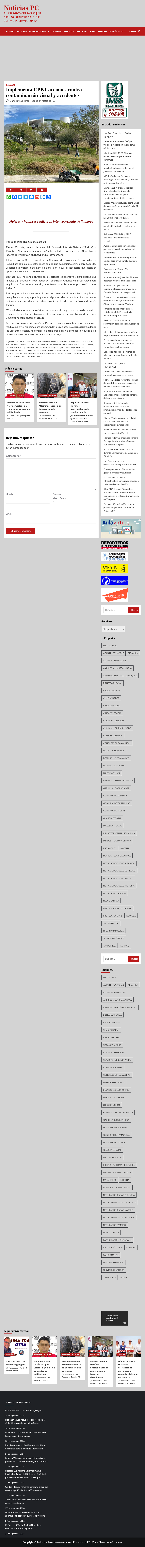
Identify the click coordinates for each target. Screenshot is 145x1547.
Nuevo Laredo (111, 901)
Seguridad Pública (113, 931)
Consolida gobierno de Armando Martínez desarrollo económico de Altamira (120, 355)
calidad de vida (111, 690)
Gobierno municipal (114, 810)
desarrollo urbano (114, 765)
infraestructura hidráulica (119, 833)
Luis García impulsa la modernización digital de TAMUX (120, 463)
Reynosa (131, 916)
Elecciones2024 (111, 773)
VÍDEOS (132, 31)
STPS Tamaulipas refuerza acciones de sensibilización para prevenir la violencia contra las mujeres (121, 383)
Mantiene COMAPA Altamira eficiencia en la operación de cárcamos (118, 156)
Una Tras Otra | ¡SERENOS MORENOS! (117, 365)
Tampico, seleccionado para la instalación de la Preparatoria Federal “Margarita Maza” (118, 312)
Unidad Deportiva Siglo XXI (18, 356)
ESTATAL (10, 31)
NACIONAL (22, 31)
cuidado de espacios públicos (80, 344)
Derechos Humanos (113, 750)
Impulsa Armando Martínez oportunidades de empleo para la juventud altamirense (82, 409)
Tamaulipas (109, 946)
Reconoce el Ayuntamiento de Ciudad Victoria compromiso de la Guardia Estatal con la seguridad (120, 289)
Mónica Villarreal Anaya (117, 855)
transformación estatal (82, 353)
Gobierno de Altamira (115, 795)
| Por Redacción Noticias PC (39, 100)
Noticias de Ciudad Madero (118, 878)
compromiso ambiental (38, 344)
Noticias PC (22, 8)
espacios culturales (14, 347)
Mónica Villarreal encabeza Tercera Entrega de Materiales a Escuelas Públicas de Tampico (121, 441)
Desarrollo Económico (116, 758)
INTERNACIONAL (37, 31)
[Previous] (21, 189)
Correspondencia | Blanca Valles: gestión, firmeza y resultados (119, 471)
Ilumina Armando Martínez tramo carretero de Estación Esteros (120, 431)
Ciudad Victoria (74, 341)
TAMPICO (121, 1354)
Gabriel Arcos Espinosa (116, 788)
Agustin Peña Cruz (113, 653)
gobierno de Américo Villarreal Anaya (40, 347)
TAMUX (67, 353)
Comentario (13, 455)
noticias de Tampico (114, 893)
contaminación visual (58, 344)
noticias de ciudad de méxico (119, 870)
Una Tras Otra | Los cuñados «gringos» (117, 135)
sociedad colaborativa (53, 353)
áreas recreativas (33, 341)
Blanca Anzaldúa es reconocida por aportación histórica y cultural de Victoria (120, 226)
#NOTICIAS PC (18, 341)
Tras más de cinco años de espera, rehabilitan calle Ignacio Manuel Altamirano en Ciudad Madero (120, 300)
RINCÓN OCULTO (117, 31)
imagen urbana (63, 347)
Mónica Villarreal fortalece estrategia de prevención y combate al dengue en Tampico (121, 179)
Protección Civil (112, 916)
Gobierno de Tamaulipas (116, 803)
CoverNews (98, 1542)
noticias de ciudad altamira (119, 863)
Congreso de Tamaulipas (117, 743)
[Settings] (42, 189)
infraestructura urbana (117, 840)
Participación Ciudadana (16, 350)
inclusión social (112, 825)
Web (8, 514)
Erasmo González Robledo (118, 780)
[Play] (11, 189)
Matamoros (109, 848)
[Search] (139, 31)
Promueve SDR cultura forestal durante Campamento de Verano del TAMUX (121, 452)
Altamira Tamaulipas (114, 660)
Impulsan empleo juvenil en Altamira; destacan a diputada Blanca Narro (121, 279)
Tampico (124, 946)
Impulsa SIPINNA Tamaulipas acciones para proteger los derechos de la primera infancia (121, 394)
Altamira (133, 653)
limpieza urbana (77, 347)
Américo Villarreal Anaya (117, 668)
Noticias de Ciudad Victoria (119, 886)
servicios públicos (113, 938)
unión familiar (36, 356)
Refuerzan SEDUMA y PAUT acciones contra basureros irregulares (118, 237)
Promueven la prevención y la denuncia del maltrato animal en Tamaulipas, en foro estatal (119, 343)
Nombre (11, 494)
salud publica (111, 923)
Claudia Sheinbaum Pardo (117, 728)
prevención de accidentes (69, 350)
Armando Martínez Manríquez (120, 675)
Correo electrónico (59, 498)
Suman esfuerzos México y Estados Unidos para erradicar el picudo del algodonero (120, 260)
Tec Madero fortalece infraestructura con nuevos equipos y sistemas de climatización (121, 481)
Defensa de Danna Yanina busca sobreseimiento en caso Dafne (119, 373)
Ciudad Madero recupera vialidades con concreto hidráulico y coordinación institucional (121, 421)
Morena (125, 848)
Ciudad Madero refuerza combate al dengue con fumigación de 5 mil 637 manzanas (121, 206)
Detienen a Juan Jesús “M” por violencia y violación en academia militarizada (119, 144)
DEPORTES (82, 31)
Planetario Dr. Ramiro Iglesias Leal (43, 350)
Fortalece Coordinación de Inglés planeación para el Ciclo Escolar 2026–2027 (119, 507)
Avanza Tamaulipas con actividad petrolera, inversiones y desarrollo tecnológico (120, 249)
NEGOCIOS (68, 31)
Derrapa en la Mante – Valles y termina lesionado (118, 271)
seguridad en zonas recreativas (29, 353)
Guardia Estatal (112, 818)
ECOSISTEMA (54, 31)
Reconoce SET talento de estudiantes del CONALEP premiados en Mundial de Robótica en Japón (120, 408)
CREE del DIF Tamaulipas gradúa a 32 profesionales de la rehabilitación (121, 333)
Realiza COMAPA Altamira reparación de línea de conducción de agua (121, 323)
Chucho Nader (111, 698)
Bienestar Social (112, 683)
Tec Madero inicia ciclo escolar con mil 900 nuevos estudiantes (120, 216)
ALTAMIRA (11, 395)
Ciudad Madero (111, 705)
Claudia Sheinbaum (113, 720)
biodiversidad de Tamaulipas (54, 341)
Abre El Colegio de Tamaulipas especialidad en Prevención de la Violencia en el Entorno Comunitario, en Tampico (121, 494)
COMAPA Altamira (112, 735)
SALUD (93, 31)
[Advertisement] (72, 57)
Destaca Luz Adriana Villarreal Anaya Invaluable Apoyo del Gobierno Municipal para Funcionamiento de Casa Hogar (119, 192)
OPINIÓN (102, 31)
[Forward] (31, 189)
